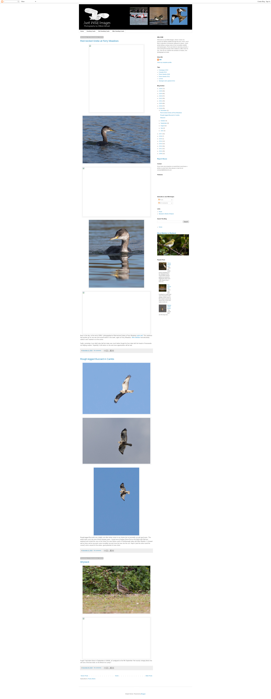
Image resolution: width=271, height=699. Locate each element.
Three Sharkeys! (169, 264)
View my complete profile (164, 62)
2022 (160, 98)
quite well (140, 335)
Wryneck (84, 562)
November (164, 110)
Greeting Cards (91, 31)
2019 (160, 106)
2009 (160, 153)
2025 (160, 91)
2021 (160, 101)
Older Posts (149, 676)
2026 (160, 88)
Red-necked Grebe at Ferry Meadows (99, 41)
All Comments (164, 203)
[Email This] (105, 351)
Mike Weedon (136, 337)
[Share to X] (109, 351)
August (163, 126)
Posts (161, 200)
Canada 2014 (163, 72)
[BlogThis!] (107, 351)
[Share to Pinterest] (113, 351)
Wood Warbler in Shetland (166, 233)
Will (160, 59)
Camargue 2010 (163, 70)
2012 (160, 146)
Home (82, 31)
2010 (160, 151)
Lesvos (161, 78)
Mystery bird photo (169, 307)
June (162, 130)
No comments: (98, 350)
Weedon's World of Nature (166, 214)
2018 (160, 108)
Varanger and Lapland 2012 (167, 81)
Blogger (143, 694)
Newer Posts (84, 676)
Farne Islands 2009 (164, 74)
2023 (160, 96)
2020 (160, 103)
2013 (160, 143)
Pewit (160, 211)
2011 (160, 148)
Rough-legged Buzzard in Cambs (97, 359)
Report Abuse (162, 159)
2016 (160, 136)
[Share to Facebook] (111, 351)
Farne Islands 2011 (164, 76)
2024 (160, 93)
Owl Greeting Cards (103, 31)
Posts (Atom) (91, 679)
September (164, 123)
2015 (160, 139)
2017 (160, 134)
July (162, 128)
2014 (160, 141)
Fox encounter (169, 286)
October (163, 121)
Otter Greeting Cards (118, 31)
